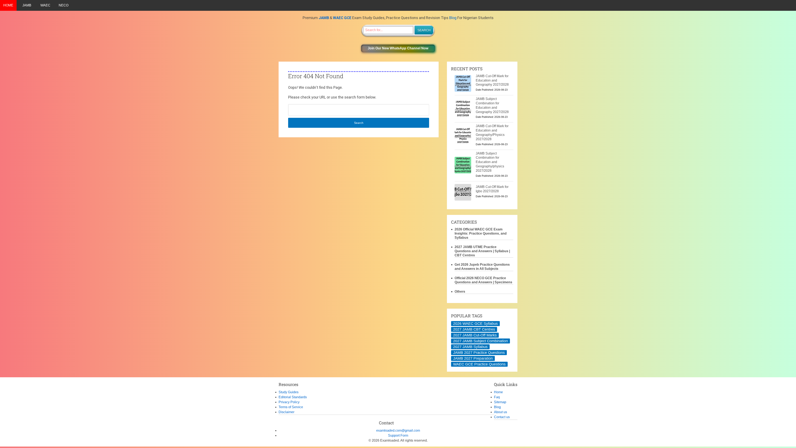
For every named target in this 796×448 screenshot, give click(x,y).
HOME (8, 5)
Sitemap (500, 402)
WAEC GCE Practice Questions (479, 364)
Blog (452, 18)
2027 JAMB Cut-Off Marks (475, 335)
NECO (63, 5)
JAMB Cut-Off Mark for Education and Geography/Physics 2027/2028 (492, 132)
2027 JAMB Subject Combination (480, 341)
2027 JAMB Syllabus (470, 347)
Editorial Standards (293, 397)
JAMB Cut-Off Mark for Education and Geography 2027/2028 (492, 80)
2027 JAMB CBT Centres (474, 329)
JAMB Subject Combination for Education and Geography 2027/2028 (492, 105)
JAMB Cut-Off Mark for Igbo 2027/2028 (492, 189)
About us (500, 412)
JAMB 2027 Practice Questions (479, 353)
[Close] (792, 436)
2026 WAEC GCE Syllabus (475, 323)
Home (498, 392)
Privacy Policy (289, 402)
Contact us (502, 417)
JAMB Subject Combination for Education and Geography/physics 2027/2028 (490, 162)
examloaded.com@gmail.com (398, 430)
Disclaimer (286, 412)
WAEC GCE (342, 18)
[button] (398, 48)
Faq (497, 397)
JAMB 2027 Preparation (473, 358)
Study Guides (288, 392)
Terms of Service (291, 407)
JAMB (26, 5)
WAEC (45, 5)
